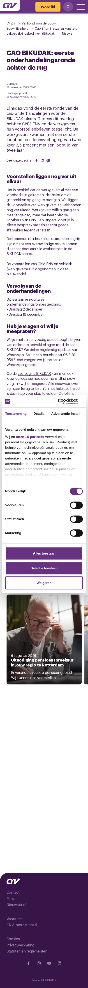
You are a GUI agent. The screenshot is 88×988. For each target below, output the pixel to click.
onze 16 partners (30, 437)
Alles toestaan (44, 553)
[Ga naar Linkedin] (60, 963)
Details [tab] (38, 413)
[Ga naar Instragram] (39, 963)
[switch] (76, 505)
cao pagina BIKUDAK (34, 373)
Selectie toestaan (44, 568)
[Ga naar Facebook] (28, 963)
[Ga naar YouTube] (49, 963)
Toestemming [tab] (16, 413)
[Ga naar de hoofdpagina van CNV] (10, 5)
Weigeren (44, 583)
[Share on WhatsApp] (48, 160)
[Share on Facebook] (36, 160)
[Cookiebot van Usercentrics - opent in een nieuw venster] (63, 401)
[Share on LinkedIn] (42, 160)
